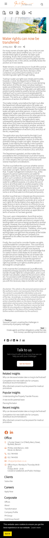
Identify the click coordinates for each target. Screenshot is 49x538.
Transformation (11, 508)
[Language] (17, 13)
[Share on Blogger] (17, 340)
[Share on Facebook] (4, 340)
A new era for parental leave (13, 399)
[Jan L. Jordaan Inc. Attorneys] (23, 3)
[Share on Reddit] (11, 340)
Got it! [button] (7, 534)
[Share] (30, 13)
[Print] (23, 13)
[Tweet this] (8, 340)
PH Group (8, 515)
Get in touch (25, 364)
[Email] (11, 13)
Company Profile (11, 512)
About (7, 505)
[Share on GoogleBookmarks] (20, 340)
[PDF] (4, 13)
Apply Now (9, 491)
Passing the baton (10, 403)
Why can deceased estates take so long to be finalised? (24, 377)
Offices (7, 502)
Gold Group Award (12, 519)
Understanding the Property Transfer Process (20, 396)
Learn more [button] (36, 528)
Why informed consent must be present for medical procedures (23, 387)
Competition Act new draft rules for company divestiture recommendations (21, 381)
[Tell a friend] (23, 340)
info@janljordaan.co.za (17, 461)
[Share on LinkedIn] (14, 340)
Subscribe (9, 481)
